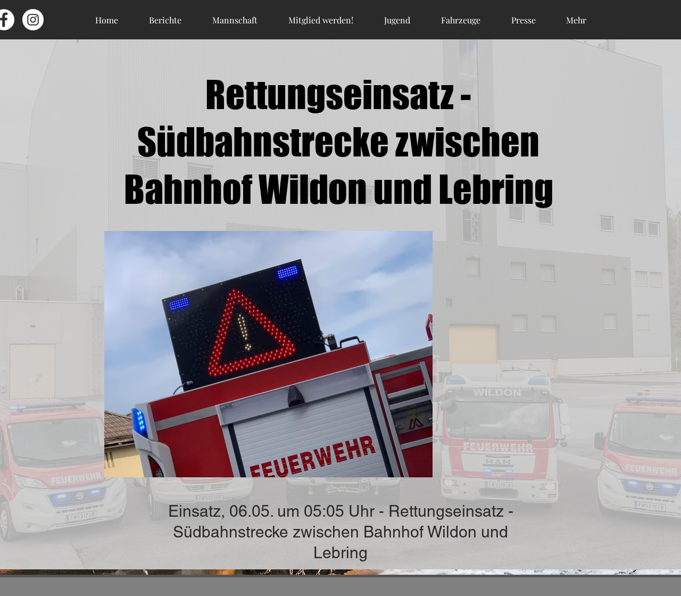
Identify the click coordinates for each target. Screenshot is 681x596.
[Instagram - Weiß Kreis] (33, 19)
